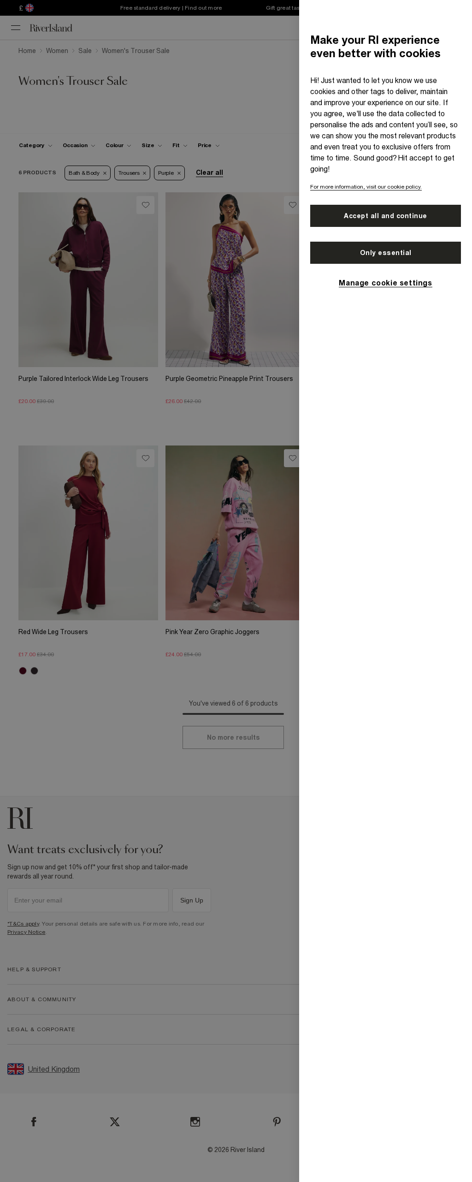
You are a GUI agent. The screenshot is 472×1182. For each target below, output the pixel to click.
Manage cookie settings (385, 283)
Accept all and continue (385, 216)
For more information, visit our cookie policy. (366, 187)
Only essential (386, 252)
